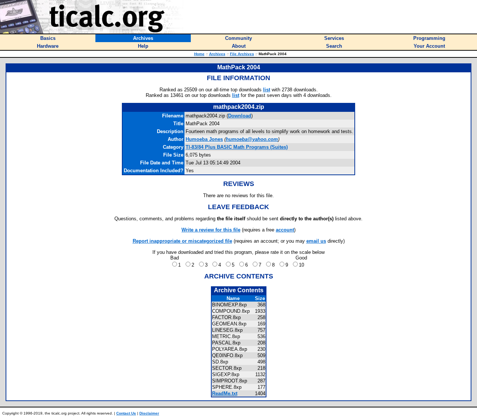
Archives (217, 54)
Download (239, 116)
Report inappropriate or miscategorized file (182, 241)
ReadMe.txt (224, 393)
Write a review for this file (210, 230)
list (266, 89)
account (285, 230)
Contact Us (126, 413)
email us (316, 241)
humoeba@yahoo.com (252, 139)
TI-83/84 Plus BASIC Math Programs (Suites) (237, 147)
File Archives (242, 54)
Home (199, 54)
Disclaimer (149, 413)
